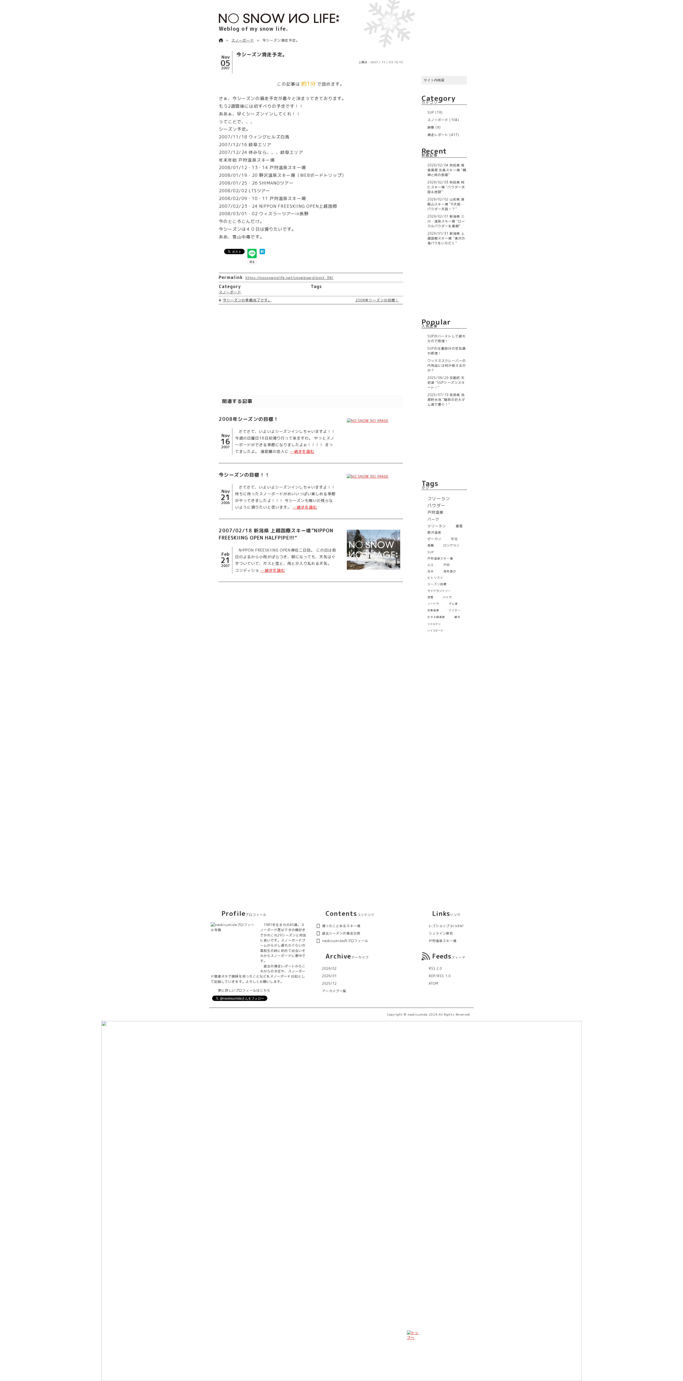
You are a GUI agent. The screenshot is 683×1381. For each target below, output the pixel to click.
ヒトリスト (435, 578)
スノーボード (242, 40)
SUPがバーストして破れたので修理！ (446, 338)
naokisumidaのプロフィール (345, 941)
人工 (430, 565)
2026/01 (329, 976)
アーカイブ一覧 (334, 991)
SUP (430, 112)
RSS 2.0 (435, 968)
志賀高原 (433, 610)
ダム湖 (453, 603)
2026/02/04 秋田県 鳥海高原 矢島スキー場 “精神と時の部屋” (446, 170)
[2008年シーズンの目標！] (373, 421)
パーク (433, 519)
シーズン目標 (437, 584)
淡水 (430, 571)
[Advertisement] (310, 349)
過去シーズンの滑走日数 (341, 933)
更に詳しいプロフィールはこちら (244, 990)
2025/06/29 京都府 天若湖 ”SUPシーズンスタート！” (446, 383)
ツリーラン (436, 526)
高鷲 (430, 545)
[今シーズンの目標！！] (373, 476)
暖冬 (457, 617)
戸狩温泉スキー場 (440, 558)
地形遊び (449, 571)
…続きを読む (302, 451)
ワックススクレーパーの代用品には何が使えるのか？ (446, 365)
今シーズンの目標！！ (244, 475)
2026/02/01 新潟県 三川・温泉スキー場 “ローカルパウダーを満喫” (446, 221)
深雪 (430, 597)
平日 (454, 539)
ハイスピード (435, 630)
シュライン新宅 (441, 933)
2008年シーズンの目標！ (377, 300)
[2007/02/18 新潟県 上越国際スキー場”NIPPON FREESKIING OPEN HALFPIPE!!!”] (373, 549)
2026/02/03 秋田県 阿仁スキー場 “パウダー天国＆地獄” (446, 187)
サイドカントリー (439, 591)
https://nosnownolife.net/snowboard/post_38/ (289, 277)
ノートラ (433, 603)
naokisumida (418, 1014)
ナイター (454, 610)
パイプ (447, 597)
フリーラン (438, 498)
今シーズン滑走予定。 (261, 54)
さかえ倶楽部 (436, 617)
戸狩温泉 (435, 512)
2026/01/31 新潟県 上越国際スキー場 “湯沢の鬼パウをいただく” (446, 238)
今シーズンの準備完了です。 (247, 300)
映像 (430, 127)
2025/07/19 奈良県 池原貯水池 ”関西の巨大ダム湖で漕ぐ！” (446, 400)
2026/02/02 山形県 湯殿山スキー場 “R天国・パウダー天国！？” (445, 204)
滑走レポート (437, 135)
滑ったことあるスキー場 (341, 926)
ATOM (433, 983)
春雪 (459, 526)
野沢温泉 (434, 532)
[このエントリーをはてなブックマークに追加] (262, 251)
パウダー (436, 505)
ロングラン (451, 545)
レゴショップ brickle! (446, 926)
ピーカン (434, 539)
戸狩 (446, 565)
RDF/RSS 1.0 (440, 976)
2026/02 (329, 968)
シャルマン (434, 624)
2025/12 (329, 983)
